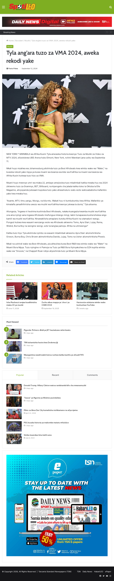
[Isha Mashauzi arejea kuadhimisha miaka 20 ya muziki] (21, 291)
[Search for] (110, 8)
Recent (55, 375)
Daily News (87, 571)
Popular (20, 375)
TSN (79, 571)
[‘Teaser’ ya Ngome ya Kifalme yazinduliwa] (14, 401)
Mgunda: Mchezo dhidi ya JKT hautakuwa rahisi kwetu (47, 330)
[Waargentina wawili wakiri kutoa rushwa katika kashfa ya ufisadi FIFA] (14, 358)
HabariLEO (98, 571)
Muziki (27, 40)
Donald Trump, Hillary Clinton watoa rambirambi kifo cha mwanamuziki (55, 385)
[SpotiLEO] (22, 7)
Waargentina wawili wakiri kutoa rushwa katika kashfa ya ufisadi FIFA (54, 355)
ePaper (108, 571)
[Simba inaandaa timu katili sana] (14, 439)
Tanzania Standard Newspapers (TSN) (55, 571)
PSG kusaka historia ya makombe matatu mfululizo (46, 422)
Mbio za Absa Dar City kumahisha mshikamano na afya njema (51, 410)
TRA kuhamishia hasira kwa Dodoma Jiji (41, 342)
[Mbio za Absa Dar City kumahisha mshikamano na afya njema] (14, 414)
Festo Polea (13, 68)
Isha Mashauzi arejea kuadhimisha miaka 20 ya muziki (21, 303)
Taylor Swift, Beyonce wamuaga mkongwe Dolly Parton (42, 32)
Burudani (19, 40)
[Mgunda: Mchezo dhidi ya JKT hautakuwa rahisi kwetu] (14, 334)
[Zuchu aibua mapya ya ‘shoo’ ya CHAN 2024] (57, 291)
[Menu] (3, 8)
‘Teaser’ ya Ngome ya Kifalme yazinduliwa (42, 398)
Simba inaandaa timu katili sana (38, 435)
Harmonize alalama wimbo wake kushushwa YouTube (91, 303)
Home (11, 40)
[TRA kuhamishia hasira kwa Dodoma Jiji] (14, 346)
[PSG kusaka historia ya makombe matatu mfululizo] (14, 426)
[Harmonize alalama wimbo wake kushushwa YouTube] (92, 291)
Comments (92, 375)
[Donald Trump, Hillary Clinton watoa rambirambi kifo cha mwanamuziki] (14, 389)
